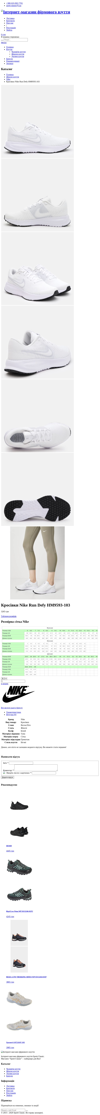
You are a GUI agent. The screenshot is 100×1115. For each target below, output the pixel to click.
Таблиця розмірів (8, 616)
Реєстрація (11, 28)
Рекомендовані (12, 61)
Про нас (9, 23)
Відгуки (11, 714)
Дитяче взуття (17, 56)
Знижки (9, 63)
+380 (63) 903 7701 (14, 3)
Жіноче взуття (17, 54)
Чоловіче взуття (18, 52)
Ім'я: (5, 763)
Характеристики (13, 712)
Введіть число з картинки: (19, 773)
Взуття (9, 49)
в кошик (4, 684)
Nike (8, 79)
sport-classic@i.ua (13, 5)
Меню (4, 42)
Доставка (10, 18)
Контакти (10, 21)
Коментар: (8, 770)
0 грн (3, 34)
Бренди (9, 59)
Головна (10, 47)
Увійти (9, 30)
